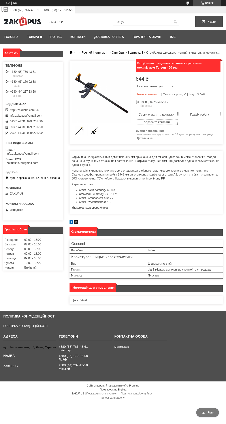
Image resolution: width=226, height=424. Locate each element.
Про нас (55, 37)
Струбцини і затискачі (127, 52)
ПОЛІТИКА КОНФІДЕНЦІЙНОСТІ (25, 326)
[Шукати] (175, 22)
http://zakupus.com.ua (24, 110)
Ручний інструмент (95, 52)
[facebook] (71, 222)
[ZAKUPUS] (23, 22)
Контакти (77, 37)
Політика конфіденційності (137, 393)
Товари (33, 37)
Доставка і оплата (109, 37)
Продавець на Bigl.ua (113, 389)
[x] (76, 222)
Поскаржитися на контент (102, 393)
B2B (172, 37)
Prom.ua (134, 385)
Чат (211, 412)
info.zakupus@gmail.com (26, 115)
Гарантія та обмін (147, 37)
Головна (11, 37)
